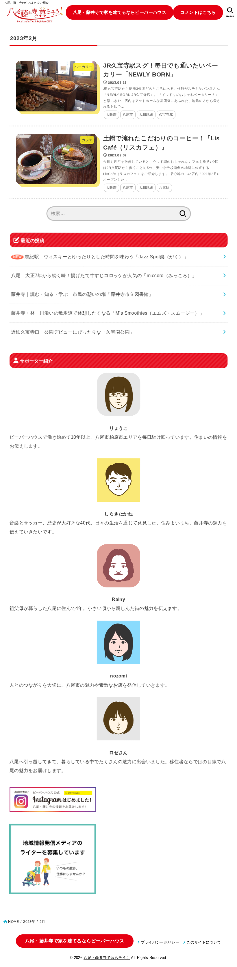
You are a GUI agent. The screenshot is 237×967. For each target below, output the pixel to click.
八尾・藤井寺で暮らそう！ (107, 957)
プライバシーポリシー (160, 942)
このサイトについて (203, 942)
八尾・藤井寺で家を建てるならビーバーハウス (119, 12)
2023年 (29, 921)
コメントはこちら (198, 12)
